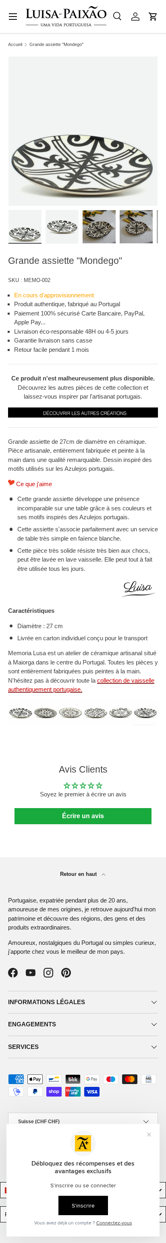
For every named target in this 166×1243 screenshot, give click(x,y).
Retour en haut (79, 874)
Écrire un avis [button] (83, 816)
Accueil (15, 44)
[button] (153, 16)
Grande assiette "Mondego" (56, 44)
